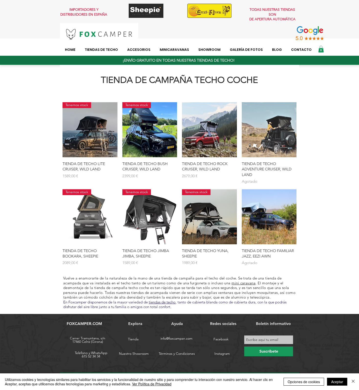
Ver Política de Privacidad (151, 383)
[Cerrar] (353, 381)
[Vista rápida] (209, 129)
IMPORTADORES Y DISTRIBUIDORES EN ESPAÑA (83, 12)
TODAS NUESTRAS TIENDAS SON (272, 12)
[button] (321, 49)
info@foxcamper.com (176, 338)
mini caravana (243, 283)
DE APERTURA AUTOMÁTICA (272, 19)
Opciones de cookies (304, 381)
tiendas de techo (162, 302)
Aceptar (337, 381)
